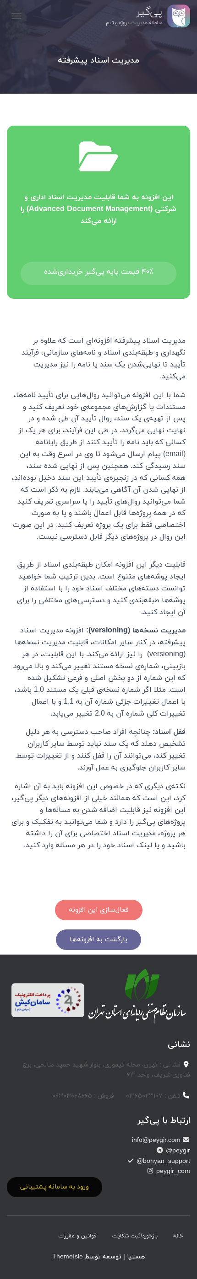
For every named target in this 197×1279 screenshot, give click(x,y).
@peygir (177, 1150)
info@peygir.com (157, 1140)
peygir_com (172, 1171)
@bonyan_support (162, 1161)
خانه (178, 1236)
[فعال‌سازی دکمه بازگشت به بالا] (18, 1260)
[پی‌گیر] (145, 16)
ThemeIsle (67, 1256)
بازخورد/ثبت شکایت (135, 1236)
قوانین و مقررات (77, 1236)
